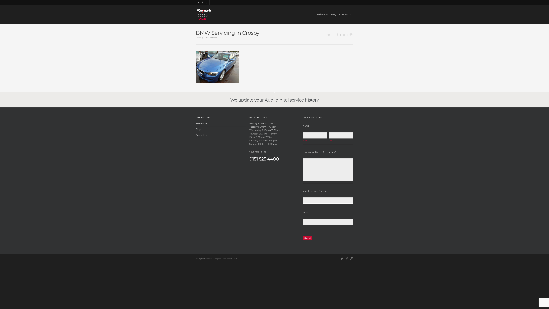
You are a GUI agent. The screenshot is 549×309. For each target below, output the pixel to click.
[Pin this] (350, 35)
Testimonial (321, 14)
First (305, 140)
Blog (333, 14)
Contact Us (345, 14)
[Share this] (337, 35)
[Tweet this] (344, 35)
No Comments (211, 38)
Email (305, 212)
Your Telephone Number (315, 191)
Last (331, 140)
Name (306, 126)
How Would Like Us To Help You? (319, 152)
